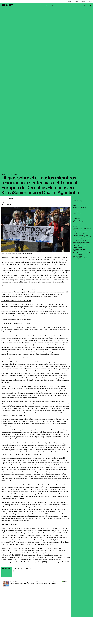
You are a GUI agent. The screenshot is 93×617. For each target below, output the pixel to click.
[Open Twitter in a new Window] (5, 204)
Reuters (63, 430)
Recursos (59, 5)
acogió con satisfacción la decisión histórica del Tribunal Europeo (27, 485)
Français (83, 1)
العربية (90, 1)
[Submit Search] (84, 5)
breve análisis (45, 424)
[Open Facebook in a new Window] (2, 204)
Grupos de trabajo (49, 5)
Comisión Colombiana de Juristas (80, 235)
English (69, 1)
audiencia (63, 514)
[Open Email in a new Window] (10, 204)
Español (76, 1)
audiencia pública (8, 505)
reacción (7, 443)
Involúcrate (76, 5)
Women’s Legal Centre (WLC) (80, 258)
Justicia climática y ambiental (79, 207)
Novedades (67, 5)
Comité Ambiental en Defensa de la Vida (82, 237)
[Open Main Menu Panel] (90, 5)
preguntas (51, 507)
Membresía (38, 5)
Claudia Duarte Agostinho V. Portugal (23, 568)
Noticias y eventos (13, 174)
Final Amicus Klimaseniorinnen (21, 571)
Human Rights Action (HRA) (79, 249)
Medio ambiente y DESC (78, 222)
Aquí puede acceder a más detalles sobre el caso (16, 300)
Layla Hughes (76, 251)
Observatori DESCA (77, 254)
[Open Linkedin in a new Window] (8, 204)
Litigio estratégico (77, 220)
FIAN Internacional (77, 256)
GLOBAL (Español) (77, 201)
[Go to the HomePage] (7, 5)
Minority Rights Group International (81, 252)
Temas (19, 5)
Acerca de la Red (28, 5)
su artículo (62, 502)
